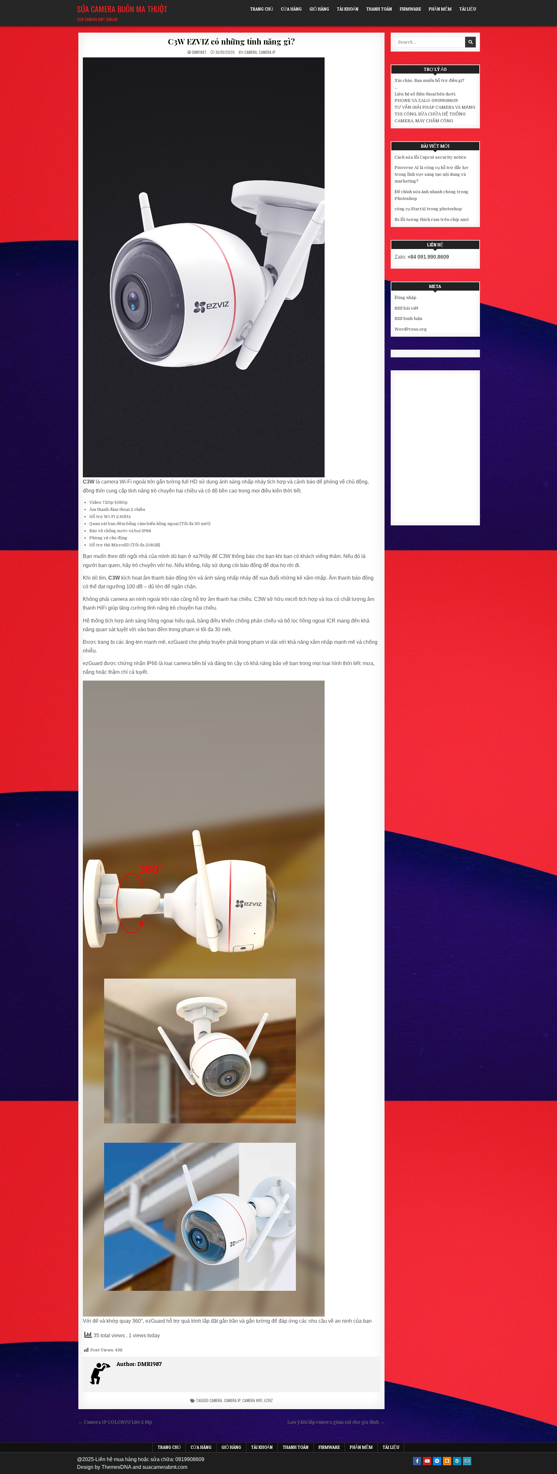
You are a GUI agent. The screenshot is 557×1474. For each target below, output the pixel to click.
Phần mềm (440, 9)
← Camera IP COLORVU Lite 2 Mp (115, 1422)
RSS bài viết (406, 308)
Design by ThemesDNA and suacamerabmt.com (132, 1467)
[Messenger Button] (437, 1461)
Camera (250, 52)
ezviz (268, 1400)
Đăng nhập (405, 297)
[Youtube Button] (427, 1461)
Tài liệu (467, 9)
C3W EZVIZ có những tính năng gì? (231, 41)
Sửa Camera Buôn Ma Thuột (122, 9)
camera (216, 1400)
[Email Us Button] (467, 1461)
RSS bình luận (408, 318)
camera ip (232, 1400)
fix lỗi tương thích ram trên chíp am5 (432, 219)
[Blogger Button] (447, 1461)
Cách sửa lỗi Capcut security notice (430, 157)
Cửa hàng (291, 9)
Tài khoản (347, 9)
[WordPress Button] (457, 1461)
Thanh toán (379, 9)
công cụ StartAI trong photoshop (428, 208)
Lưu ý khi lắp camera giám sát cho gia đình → (336, 1422)
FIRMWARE (410, 9)
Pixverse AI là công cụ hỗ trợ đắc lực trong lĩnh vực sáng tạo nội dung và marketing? (432, 174)
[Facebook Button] (417, 1461)
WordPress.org (411, 329)
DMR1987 (199, 52)
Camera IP (267, 52)
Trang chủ (261, 9)
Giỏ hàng (319, 9)
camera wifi (252, 1400)
